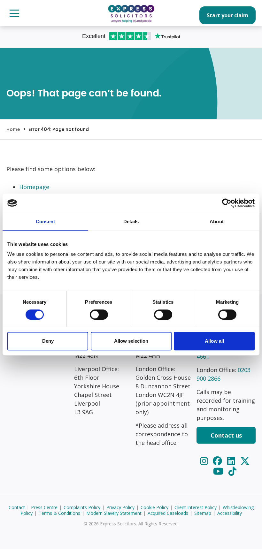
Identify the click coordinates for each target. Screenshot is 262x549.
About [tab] (217, 221)
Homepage (34, 187)
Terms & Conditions (59, 513)
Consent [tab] (45, 221)
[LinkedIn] (232, 460)
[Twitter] (245, 460)
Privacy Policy (120, 507)
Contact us (226, 435)
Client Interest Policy (195, 507)
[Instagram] (205, 460)
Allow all (214, 341)
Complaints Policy (82, 507)
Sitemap (202, 513)
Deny (48, 341)
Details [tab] (131, 221)
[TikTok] (232, 471)
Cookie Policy (154, 507)
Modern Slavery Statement (114, 513)
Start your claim (227, 15)
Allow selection (131, 341)
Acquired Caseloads (168, 513)
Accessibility (229, 513)
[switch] (99, 314)
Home (13, 129)
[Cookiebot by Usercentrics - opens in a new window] (227, 203)
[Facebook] (218, 460)
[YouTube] (219, 471)
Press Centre (44, 507)
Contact (17, 507)
